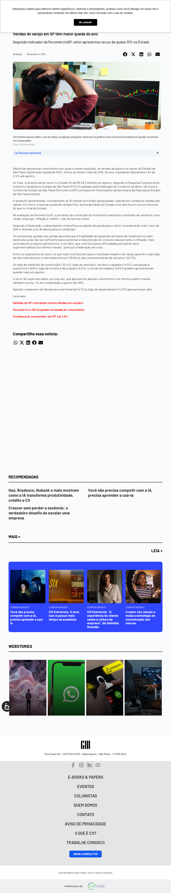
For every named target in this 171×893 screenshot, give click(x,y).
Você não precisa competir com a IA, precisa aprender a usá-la (120, 493)
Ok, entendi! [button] (85, 22)
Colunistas (85, 795)
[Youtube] (98, 765)
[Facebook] (73, 765)
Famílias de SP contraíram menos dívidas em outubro (48, 303)
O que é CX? (85, 833)
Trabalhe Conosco (85, 842)
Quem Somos (85, 805)
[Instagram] (81, 765)
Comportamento (19, 607)
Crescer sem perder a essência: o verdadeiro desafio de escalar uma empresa (39, 512)
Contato (85, 814)
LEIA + (156, 550)
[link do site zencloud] (96, 886)
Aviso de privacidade (85, 823)
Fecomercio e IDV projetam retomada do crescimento (49, 309)
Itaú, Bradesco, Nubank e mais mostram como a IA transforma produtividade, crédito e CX (44, 495)
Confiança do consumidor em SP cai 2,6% (40, 316)
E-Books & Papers (85, 777)
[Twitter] (90, 765)
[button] (125, 54)
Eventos (85, 786)
